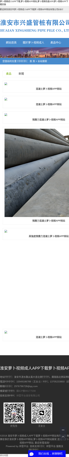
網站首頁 (11, 42)
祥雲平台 (23, 446)
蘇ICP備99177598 (26, 391)
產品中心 (55, 42)
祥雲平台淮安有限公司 (28, 395)
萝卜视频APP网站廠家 (45, 439)
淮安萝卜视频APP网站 (21, 439)
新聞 (21, 73)
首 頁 (32, 61)
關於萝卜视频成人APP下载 (33, 44)
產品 (8, 73)
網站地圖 (4, 455)
